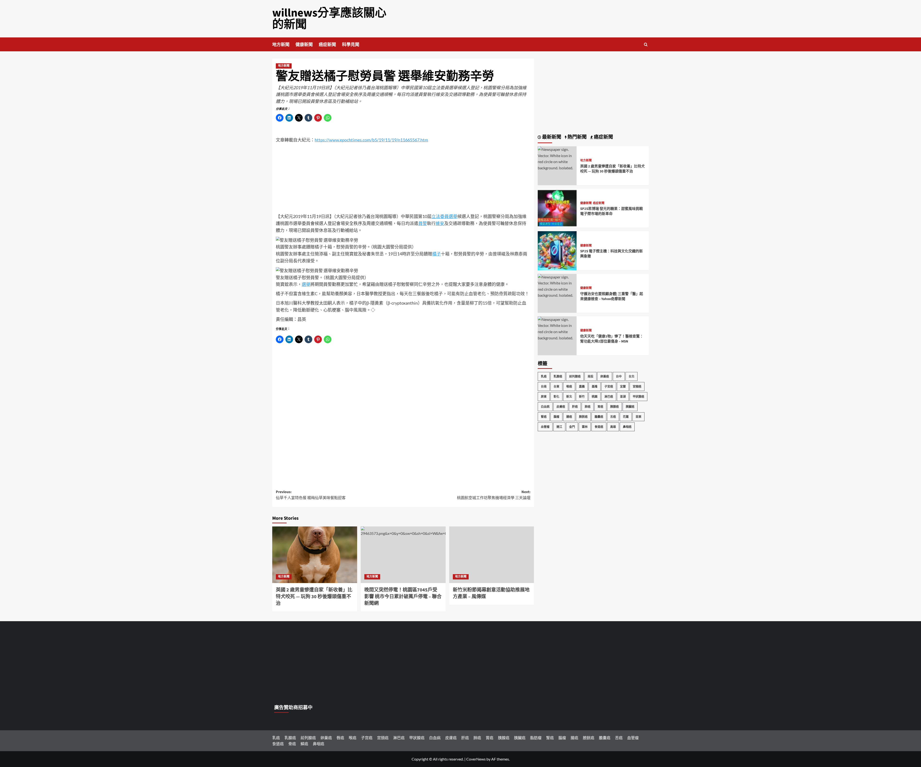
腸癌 (569, 417)
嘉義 (582, 386)
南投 (590, 376)
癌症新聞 (327, 45)
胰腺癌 (614, 406)
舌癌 (613, 417)
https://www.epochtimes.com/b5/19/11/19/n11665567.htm (371, 139)
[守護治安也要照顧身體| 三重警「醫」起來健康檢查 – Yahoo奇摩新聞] (557, 285)
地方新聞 (280, 45)
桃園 (594, 396)
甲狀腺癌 (638, 396)
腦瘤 (556, 417)
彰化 (556, 396)
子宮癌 (608, 386)
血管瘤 (545, 427)
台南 (544, 386)
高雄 (613, 427)
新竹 (582, 396)
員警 (422, 223)
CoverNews (476, 759)
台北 (631, 376)
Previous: (311, 495)
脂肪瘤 (536, 737)
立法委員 (440, 216)
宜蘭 (623, 386)
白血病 (545, 406)
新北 (569, 396)
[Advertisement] (403, 179)
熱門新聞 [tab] (577, 137)
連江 (559, 427)
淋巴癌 (608, 396)
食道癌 (599, 427)
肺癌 (587, 406)
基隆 (594, 386)
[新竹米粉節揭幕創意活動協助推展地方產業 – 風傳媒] (491, 554)
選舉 (453, 216)
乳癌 (544, 376)
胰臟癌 (630, 406)
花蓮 (626, 417)
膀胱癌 (583, 417)
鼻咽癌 (627, 427)
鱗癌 (304, 743)
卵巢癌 (604, 376)
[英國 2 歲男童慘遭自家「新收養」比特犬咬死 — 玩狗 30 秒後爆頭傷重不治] (314, 554)
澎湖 (623, 396)
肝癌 (575, 406)
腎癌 (544, 417)
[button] (646, 44)
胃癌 (600, 406)
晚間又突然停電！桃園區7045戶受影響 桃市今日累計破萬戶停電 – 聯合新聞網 (403, 597)
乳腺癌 (558, 376)
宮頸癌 (637, 386)
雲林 (585, 427)
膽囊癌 (599, 417)
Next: (494, 495)
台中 (619, 376)
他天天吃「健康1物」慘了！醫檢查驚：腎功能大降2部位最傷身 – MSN (611, 339)
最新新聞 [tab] (551, 137)
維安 (440, 223)
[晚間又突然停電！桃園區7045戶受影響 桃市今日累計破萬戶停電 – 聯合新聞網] (403, 554)
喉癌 (569, 386)
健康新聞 (304, 45)
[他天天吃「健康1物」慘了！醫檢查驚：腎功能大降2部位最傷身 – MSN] (557, 328)
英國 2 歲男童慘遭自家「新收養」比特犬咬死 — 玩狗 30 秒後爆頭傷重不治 (314, 597)
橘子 (319, 246)
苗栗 (638, 417)
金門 (572, 427)
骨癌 (292, 743)
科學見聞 (350, 45)
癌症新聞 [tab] (603, 137)
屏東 (544, 396)
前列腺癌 (575, 376)
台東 (556, 386)
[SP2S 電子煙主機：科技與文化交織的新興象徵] (557, 250)
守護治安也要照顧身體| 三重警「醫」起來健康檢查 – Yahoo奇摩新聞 (611, 296)
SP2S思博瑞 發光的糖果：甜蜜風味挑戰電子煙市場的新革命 (611, 211)
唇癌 (340, 737)
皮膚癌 (560, 406)
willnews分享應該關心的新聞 (329, 19)
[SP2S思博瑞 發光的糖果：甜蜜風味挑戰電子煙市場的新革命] (557, 207)
